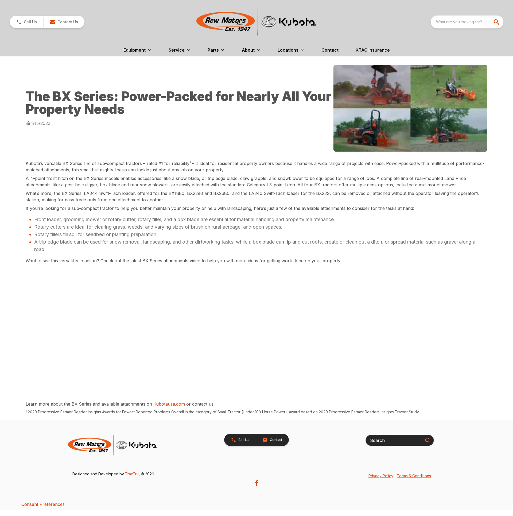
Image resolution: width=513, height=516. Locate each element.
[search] (497, 22)
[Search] (427, 440)
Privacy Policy (380, 475)
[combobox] (467, 22)
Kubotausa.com (169, 404)
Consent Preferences (43, 504)
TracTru (132, 474)
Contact (330, 50)
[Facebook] (256, 483)
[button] (26, 22)
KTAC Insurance (373, 50)
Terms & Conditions (414, 475)
